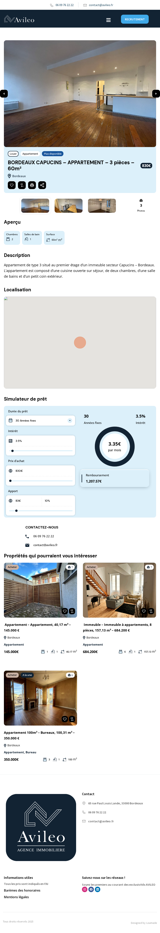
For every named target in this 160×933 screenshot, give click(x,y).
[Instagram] (84, 889)
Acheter (12, 567)
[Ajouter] (22, 185)
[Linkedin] (97, 889)
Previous (4, 94)
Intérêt (13, 431)
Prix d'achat (16, 461)
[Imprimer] (32, 185)
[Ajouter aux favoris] (12, 185)
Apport (13, 491)
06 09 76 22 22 (65, 5)
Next (156, 94)
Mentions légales (16, 897)
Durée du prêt (18, 411)
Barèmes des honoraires (22, 890)
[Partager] (42, 185)
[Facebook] (91, 889)
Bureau (31, 752)
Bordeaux (13, 637)
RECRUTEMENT (135, 19)
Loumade (151, 923)
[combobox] (40, 420)
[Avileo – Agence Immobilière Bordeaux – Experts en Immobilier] (19, 20)
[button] (108, 20)
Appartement (30, 153)
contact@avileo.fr (101, 5)
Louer (13, 153)
